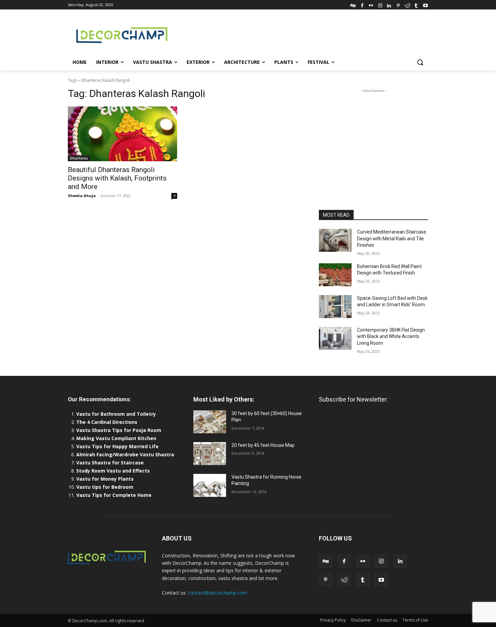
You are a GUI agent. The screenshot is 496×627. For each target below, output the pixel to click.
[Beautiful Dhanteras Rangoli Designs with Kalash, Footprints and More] (122, 133)
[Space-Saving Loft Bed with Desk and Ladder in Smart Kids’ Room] (335, 306)
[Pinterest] (398, 4)
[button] (420, 62)
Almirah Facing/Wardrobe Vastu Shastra (125, 454)
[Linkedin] (389, 4)
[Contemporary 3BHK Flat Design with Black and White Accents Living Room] (335, 338)
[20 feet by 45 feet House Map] (209, 453)
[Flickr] (371, 4)
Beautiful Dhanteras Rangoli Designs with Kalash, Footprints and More (117, 178)
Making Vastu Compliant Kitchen (116, 438)
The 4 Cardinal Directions (106, 422)
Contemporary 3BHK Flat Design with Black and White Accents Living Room (391, 336)
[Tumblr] (416, 4)
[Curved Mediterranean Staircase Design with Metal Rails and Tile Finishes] (335, 240)
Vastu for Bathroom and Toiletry (116, 414)
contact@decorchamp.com (217, 592)
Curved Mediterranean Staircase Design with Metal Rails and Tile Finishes (391, 238)
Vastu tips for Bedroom (104, 487)
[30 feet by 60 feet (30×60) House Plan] (209, 421)
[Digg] (353, 4)
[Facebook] (362, 4)
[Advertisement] (298, 34)
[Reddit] (407, 4)
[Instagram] (380, 4)
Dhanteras (79, 158)
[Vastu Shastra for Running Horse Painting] (209, 485)
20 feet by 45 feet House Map (263, 445)
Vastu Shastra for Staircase (110, 462)
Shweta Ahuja (82, 195)
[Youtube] (425, 4)
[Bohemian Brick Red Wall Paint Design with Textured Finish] (335, 274)
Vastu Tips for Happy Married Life (117, 446)
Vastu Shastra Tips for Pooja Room (118, 430)
